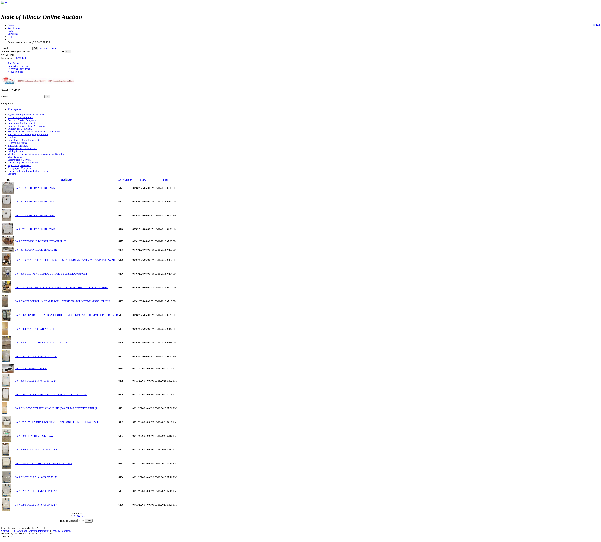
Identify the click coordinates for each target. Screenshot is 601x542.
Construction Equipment (20, 128)
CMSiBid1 (21, 58)
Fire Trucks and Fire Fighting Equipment (28, 134)
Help (13, 530)
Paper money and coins (19, 165)
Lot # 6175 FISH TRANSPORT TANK (35, 215)
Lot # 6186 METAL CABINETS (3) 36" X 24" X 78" (42, 342)
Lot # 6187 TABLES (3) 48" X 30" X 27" (36, 356)
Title (62, 179)
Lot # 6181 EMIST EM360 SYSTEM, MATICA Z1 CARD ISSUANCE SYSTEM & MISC (61, 287)
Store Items (13, 63)
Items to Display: (68, 520)
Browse (6, 51)
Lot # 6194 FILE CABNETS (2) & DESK (36, 449)
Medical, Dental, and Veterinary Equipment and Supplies (36, 154)
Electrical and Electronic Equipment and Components (34, 131)
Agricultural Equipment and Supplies (26, 114)
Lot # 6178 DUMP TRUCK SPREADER (36, 249)
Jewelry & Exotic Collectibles (22, 148)
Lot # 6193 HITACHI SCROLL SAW (34, 436)
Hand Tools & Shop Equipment (23, 140)
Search (5, 48)
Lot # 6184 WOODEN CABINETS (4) (34, 328)
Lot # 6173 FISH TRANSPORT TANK (35, 188)
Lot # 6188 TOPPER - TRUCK (31, 368)
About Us (22, 530)
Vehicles (12, 174)
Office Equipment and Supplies (23, 162)
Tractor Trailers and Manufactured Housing (29, 171)
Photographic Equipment (20, 168)
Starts (143, 179)
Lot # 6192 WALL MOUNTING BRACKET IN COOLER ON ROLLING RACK (57, 422)
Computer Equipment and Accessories (26, 126)
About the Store (15, 71)
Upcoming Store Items (19, 69)
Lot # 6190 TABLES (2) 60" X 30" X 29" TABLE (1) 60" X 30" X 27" (51, 394)
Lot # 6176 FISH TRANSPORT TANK (35, 229)
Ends (165, 179)
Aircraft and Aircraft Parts (20, 117)
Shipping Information (39, 530)
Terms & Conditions (61, 530)
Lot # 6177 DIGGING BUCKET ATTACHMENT (40, 241)
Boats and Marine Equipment (22, 120)
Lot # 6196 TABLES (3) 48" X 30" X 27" (36, 477)
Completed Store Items (19, 66)
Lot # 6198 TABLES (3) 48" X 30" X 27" (36, 504)
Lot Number (125, 179)
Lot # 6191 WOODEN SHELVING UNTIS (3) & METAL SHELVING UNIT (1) (56, 408)
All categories (14, 109)
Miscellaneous (15, 157)
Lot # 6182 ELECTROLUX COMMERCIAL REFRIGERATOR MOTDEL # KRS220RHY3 (62, 301)
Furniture (12, 137)
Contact (5, 530)
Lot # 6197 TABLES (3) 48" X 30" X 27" (36, 491)
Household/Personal (17, 142)
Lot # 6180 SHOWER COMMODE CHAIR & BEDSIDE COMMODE (51, 273)
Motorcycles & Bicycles (19, 159)
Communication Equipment (21, 123)
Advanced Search (49, 48)
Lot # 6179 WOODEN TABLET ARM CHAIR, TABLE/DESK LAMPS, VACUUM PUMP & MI (65, 260)
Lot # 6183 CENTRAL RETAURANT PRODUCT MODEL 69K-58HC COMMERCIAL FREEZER (66, 315)
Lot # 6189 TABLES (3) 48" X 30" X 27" (36, 380)
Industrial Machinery (18, 145)
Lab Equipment (15, 151)
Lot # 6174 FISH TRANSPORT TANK (35, 201)
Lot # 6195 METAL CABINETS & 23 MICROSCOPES (43, 463)
